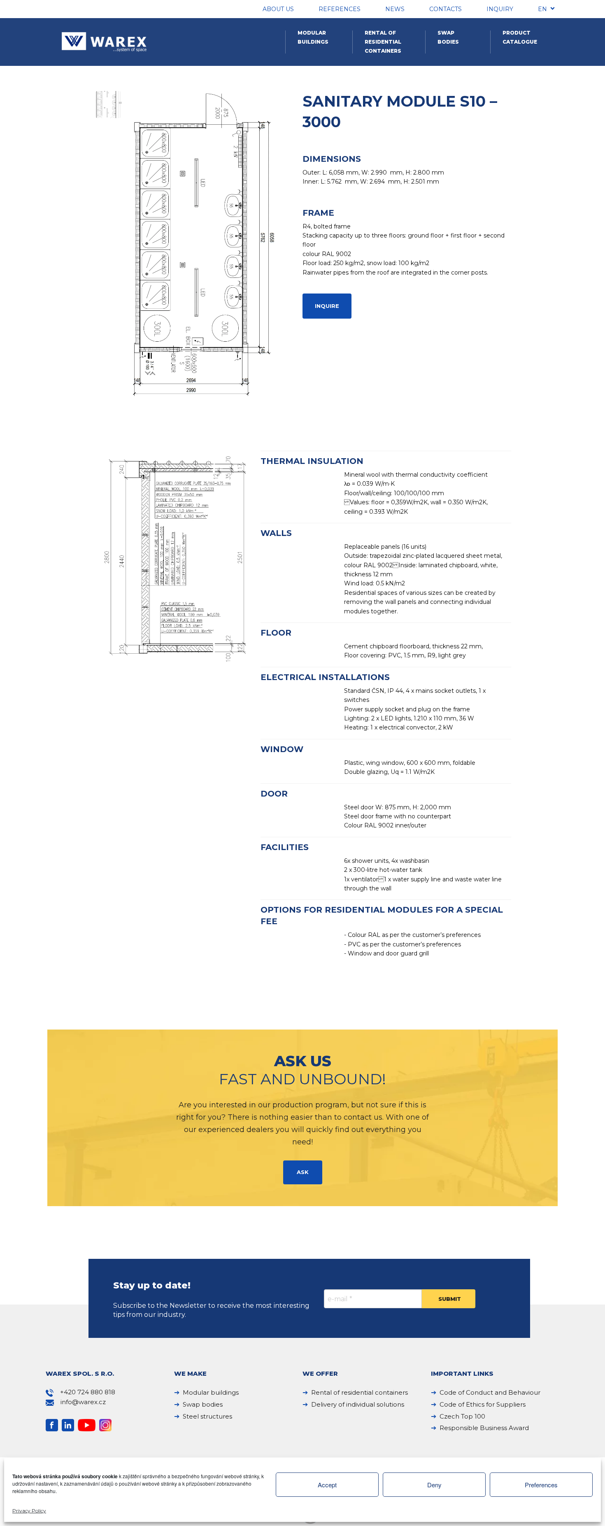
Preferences (541, 1484)
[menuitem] (542, 10)
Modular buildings (313, 37)
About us (278, 9)
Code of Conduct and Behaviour (490, 1392)
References (340, 9)
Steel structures (207, 1416)
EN (542, 9)
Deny (434, 1484)
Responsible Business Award (484, 1428)
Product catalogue (520, 37)
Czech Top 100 (462, 1416)
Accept (327, 1484)
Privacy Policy (29, 1510)
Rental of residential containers (383, 42)
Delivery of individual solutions (357, 1404)
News (395, 9)
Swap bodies (448, 37)
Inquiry (499, 9)
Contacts (445, 9)
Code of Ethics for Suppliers (483, 1404)
